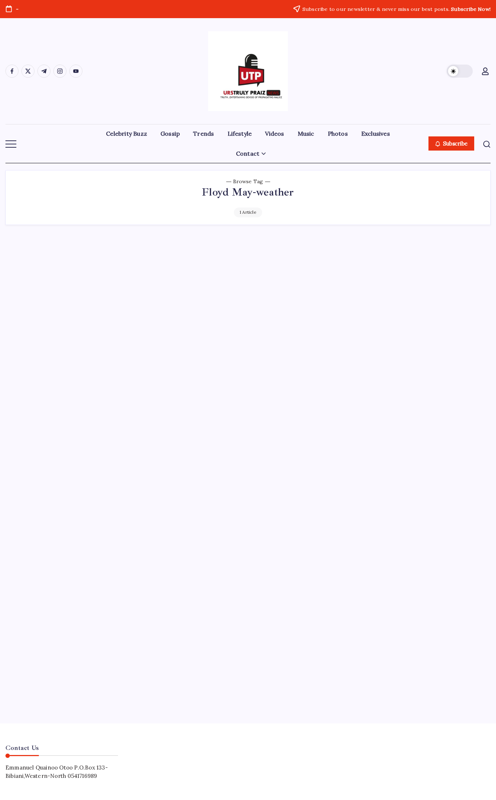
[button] (460, 71)
